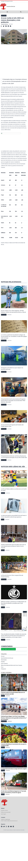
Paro (2, 667)
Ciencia (2, 519)
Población (3, 669)
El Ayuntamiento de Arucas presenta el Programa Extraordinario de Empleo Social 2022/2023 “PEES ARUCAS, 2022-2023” (13, 400)
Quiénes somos (4, 810)
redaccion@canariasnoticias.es (10, 820)
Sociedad (3, 607)
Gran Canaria (3, 15)
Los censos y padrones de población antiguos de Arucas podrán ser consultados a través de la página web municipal (14, 336)
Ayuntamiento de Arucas (7, 658)
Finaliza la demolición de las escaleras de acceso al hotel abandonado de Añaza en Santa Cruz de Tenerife (13, 546)
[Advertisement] (14, 63)
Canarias (3, 695)
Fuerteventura (3, 721)
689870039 (7, 819)
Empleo (3, 661)
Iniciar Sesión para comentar (8, 649)
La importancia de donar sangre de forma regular (14, 768)
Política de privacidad (5, 812)
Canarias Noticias (4, 24)
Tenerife (2, 550)
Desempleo (4, 660)
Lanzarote (3, 639)
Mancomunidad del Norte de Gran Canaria (11, 665)
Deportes (3, 493)
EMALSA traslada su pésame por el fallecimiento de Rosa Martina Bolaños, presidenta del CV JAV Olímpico (13, 603)
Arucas (2, 656)
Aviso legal (3, 814)
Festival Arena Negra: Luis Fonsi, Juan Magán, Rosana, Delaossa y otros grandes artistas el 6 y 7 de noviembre (14, 718)
